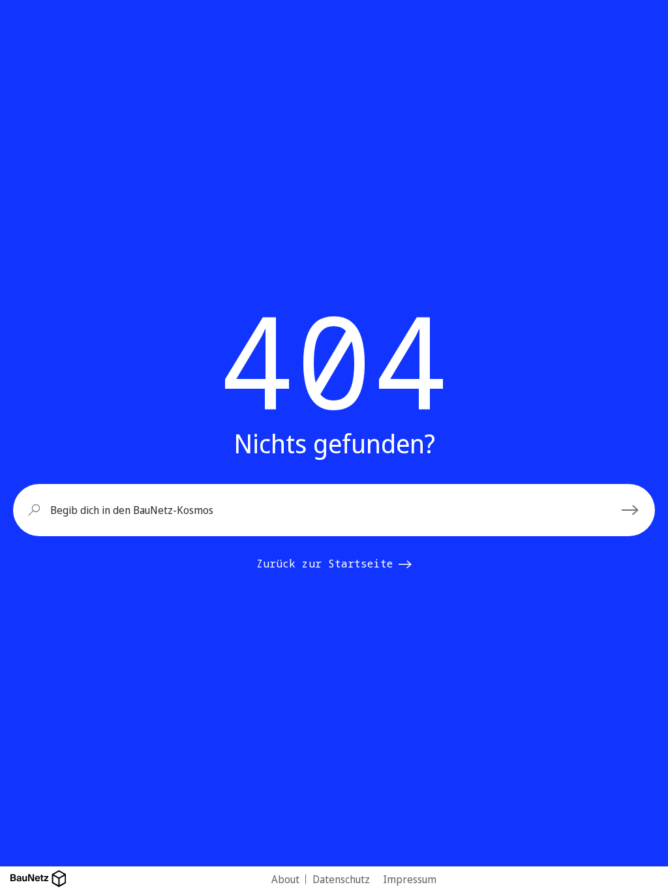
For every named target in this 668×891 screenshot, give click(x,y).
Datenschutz (341, 879)
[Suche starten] (632, 510)
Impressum (409, 879)
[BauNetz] (38, 879)
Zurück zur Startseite (324, 563)
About (285, 879)
